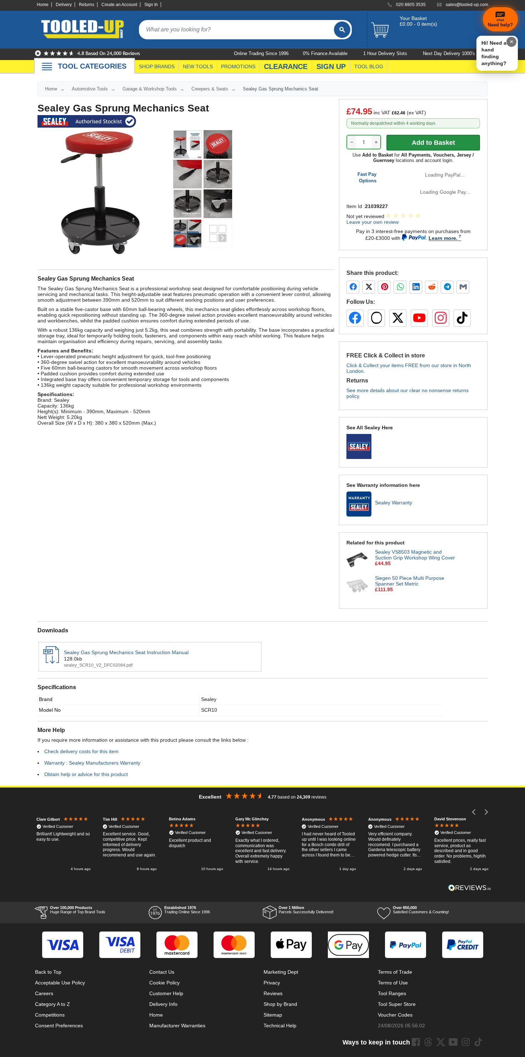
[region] (262, 844)
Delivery (64, 4)
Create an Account (119, 4)
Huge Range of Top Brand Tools (77, 909)
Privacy (272, 983)
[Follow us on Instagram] (440, 318)
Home (43, 4)
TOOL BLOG (368, 66)
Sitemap (273, 1015)
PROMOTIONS (238, 66)
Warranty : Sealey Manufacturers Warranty (92, 763)
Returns (86, 4)
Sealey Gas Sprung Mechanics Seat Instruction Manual (126, 652)
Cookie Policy (164, 983)
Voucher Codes (395, 1015)
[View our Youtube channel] (453, 1042)
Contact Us (161, 972)
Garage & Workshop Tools (149, 89)
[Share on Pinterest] (384, 287)
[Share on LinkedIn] (415, 287)
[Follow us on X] (397, 318)
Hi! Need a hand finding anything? (493, 53)
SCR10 (209, 710)
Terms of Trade (395, 972)
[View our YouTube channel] (419, 318)
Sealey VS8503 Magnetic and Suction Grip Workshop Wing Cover (415, 554)
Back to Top (48, 972)
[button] (474, 812)
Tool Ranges (392, 993)
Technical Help (280, 1025)
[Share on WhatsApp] (400, 287)
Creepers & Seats (209, 89)
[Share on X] (368, 287)
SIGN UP (331, 66)
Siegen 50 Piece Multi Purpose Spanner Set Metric (409, 581)
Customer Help (166, 993)
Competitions (50, 1015)
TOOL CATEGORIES (92, 66)
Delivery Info (163, 1004)
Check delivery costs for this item (81, 751)
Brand (45, 699)
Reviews (273, 993)
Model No (50, 710)
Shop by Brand (280, 1004)
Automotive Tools (90, 89)
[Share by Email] (462, 287)
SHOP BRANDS (157, 66)
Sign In (151, 4)
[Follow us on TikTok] (462, 318)
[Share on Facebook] (352, 287)
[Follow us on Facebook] (355, 318)
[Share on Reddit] (431, 287)
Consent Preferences (59, 1025)
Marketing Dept (281, 972)
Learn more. (443, 238)
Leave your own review (372, 222)
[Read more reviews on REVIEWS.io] (469, 887)
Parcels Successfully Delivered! (306, 909)
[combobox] (236, 29)
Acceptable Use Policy (60, 983)
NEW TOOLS (198, 66)
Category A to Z (52, 1004)
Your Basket (413, 18)
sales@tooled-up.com (467, 4)
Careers (44, 993)
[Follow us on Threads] (376, 318)
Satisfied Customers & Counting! (421, 909)
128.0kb (73, 659)
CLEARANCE (286, 66)
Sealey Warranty (393, 502)
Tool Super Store (397, 1004)
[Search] (342, 29)
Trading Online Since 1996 (187, 909)
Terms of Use (393, 983)
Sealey (208, 699)
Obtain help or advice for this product (86, 774)
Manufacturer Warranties (177, 1025)
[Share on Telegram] (447, 287)
